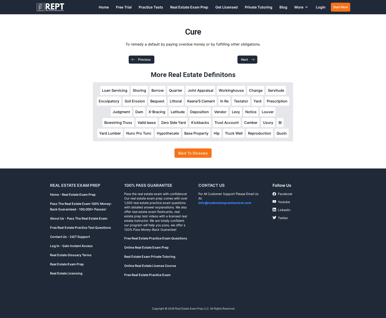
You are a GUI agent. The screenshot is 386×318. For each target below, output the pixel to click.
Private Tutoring (258, 7)
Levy (236, 112)
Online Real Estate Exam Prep (146, 247)
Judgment (121, 112)
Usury (268, 122)
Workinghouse (231, 90)
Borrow (157, 90)
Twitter (280, 218)
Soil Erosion (135, 101)
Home (104, 7)
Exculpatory (109, 101)
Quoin (282, 133)
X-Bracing (157, 112)
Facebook (282, 194)
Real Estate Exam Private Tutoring (149, 256)
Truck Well (234, 133)
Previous (144, 59)
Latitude (178, 112)
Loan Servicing (114, 90)
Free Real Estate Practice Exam (147, 275)
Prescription (277, 101)
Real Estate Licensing (66, 273)
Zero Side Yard (173, 122)
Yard (257, 101)
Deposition (199, 112)
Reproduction (259, 133)
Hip (217, 133)
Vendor (220, 112)
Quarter (175, 90)
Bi (280, 122)
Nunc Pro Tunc (138, 133)
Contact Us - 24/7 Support (70, 237)
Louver (268, 112)
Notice (250, 112)
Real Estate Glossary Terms (71, 255)
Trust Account (226, 122)
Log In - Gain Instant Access (71, 246)
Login (320, 7)
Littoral (176, 101)
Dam (139, 112)
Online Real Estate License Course (150, 266)
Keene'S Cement (201, 101)
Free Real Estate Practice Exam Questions (155, 238)
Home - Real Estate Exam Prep (73, 194)
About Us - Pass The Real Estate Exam (78, 218)
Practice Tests (151, 7)
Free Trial (124, 7)
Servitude (276, 90)
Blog (283, 7)
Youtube (281, 202)
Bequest (157, 101)
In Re (224, 101)
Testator (241, 101)
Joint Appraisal (200, 90)
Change (255, 90)
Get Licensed (226, 7)
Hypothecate (168, 133)
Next (244, 59)
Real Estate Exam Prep (189, 7)
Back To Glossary (193, 153)
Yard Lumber (110, 133)
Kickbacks (200, 122)
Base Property (196, 133)
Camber (251, 122)
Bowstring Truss (118, 122)
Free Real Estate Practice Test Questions (80, 227)
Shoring (139, 90)
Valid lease (147, 122)
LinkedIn (281, 210)
